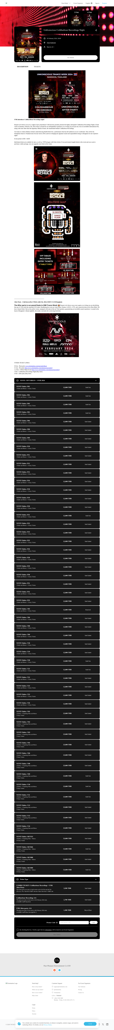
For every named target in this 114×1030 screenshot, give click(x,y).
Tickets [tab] (37, 67)
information (48, 930)
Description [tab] (22, 67)
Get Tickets (70, 57)
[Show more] (96, 380)
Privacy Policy (48, 1025)
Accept (90, 1023)
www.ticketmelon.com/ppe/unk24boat (36, 366)
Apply (93, 922)
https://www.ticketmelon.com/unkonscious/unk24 (38, 368)
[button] (66, 3)
